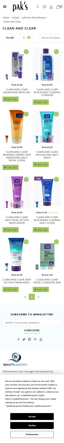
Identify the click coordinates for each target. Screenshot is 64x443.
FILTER (10, 37)
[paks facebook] (18, 340)
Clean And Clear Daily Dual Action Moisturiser (17, 219)
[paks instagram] (29, 340)
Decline (32, 425)
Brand (15, 17)
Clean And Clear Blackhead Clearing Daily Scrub (47, 219)
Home (6, 17)
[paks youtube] (41, 340)
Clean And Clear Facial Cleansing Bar (47, 281)
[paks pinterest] (35, 340)
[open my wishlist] (44, 7)
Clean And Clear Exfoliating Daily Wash (47, 154)
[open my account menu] (51, 7)
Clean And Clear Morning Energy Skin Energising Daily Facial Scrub (17, 156)
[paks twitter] (24, 340)
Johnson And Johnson (34, 17)
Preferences (32, 434)
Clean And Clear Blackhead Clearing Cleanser (47, 92)
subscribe (32, 330)
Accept (32, 416)
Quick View (11, 99)
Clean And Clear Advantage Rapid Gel (17, 91)
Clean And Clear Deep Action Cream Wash (17, 281)
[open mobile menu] (5, 6)
